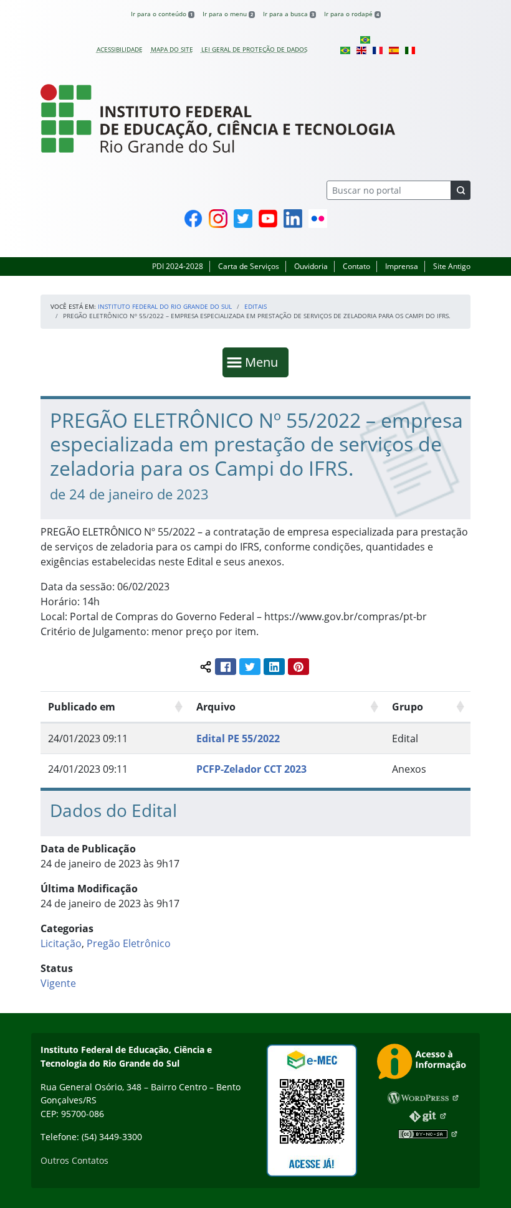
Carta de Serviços (248, 266)
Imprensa (401, 266)
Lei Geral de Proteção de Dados (254, 49)
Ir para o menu (228, 13)
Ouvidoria (311, 266)
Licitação (61, 943)
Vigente (58, 983)
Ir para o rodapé (351, 13)
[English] (361, 49)
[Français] (378, 49)
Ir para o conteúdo (162, 13)
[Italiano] (410, 49)
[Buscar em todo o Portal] (460, 190)
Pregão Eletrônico (129, 943)
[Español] (394, 49)
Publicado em (81, 707)
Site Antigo (451, 266)
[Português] (365, 39)
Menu (264, 361)
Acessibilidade (120, 49)
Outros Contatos (74, 1160)
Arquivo (216, 707)
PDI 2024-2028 (177, 266)
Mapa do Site (172, 49)
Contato (356, 266)
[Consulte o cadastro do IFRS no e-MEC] (311, 1110)
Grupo (407, 707)
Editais (255, 306)
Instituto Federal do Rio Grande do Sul (165, 306)
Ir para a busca (288, 13)
